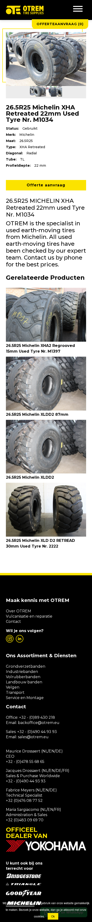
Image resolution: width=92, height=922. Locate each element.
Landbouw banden (24, 682)
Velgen (12, 687)
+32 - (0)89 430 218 (37, 717)
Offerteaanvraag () (60, 24)
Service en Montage (25, 697)
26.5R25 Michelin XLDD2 (30, 477)
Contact (13, 621)
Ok (53, 916)
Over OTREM (18, 611)
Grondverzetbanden (25, 666)
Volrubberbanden (23, 677)
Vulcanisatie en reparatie (29, 616)
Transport (15, 692)
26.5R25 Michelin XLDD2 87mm (37, 414)
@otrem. (46, 722)
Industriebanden (22, 671)
